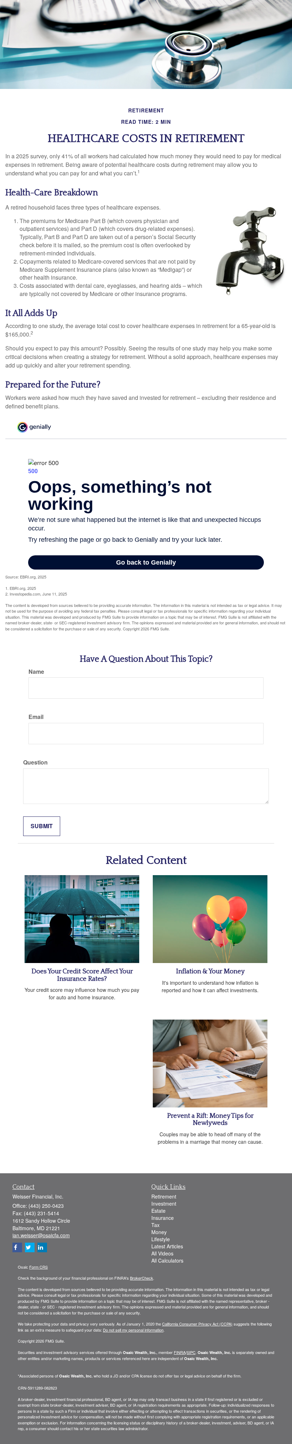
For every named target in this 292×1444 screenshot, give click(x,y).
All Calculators (167, 1260)
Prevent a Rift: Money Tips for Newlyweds (210, 1119)
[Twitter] (30, 1247)
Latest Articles (167, 1246)
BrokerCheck (141, 1278)
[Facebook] (17, 1247)
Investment (163, 1203)
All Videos (162, 1253)
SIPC (191, 1352)
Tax (155, 1224)
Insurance (162, 1217)
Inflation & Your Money (210, 971)
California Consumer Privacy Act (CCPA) (197, 1324)
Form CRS (38, 1267)
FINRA (180, 1352)
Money (159, 1232)
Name (36, 672)
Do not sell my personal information (133, 1330)
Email (35, 717)
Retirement (163, 1196)
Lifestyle (160, 1239)
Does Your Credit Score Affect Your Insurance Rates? (82, 975)
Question (35, 762)
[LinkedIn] (42, 1247)
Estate (158, 1210)
